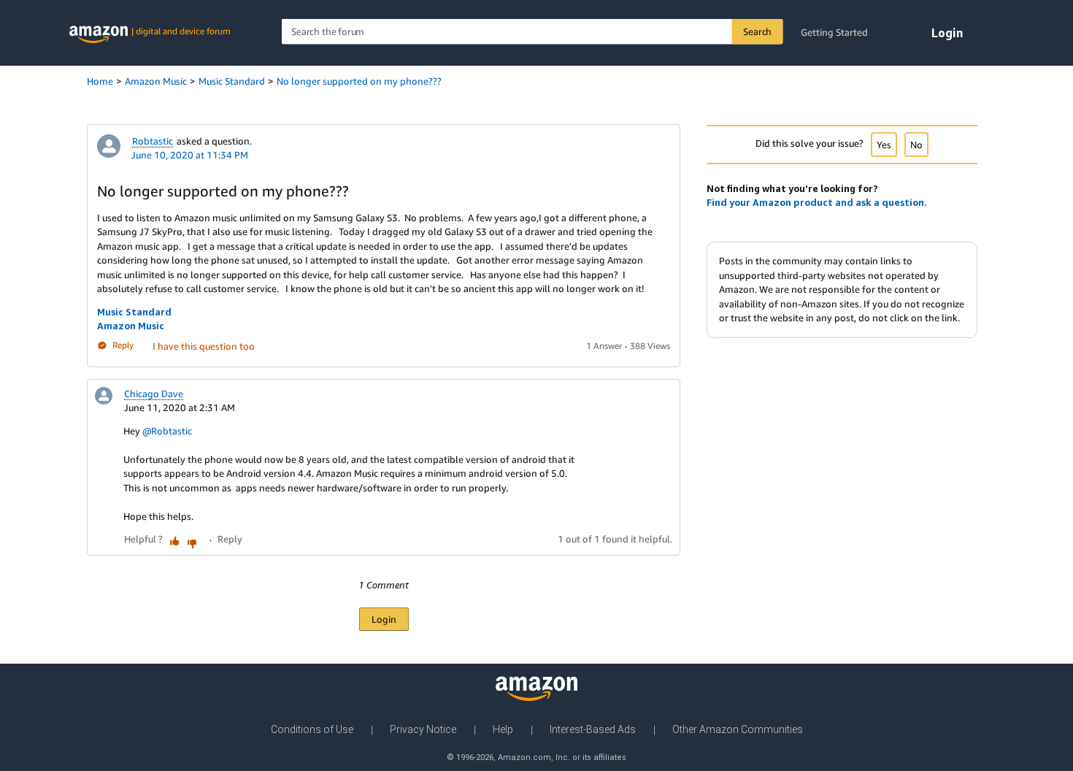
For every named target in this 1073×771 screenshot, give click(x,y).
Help (503, 729)
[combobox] (532, 32)
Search (757, 31)
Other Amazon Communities (737, 729)
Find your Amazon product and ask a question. (817, 202)
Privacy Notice (423, 729)
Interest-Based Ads (593, 729)
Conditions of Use (312, 729)
